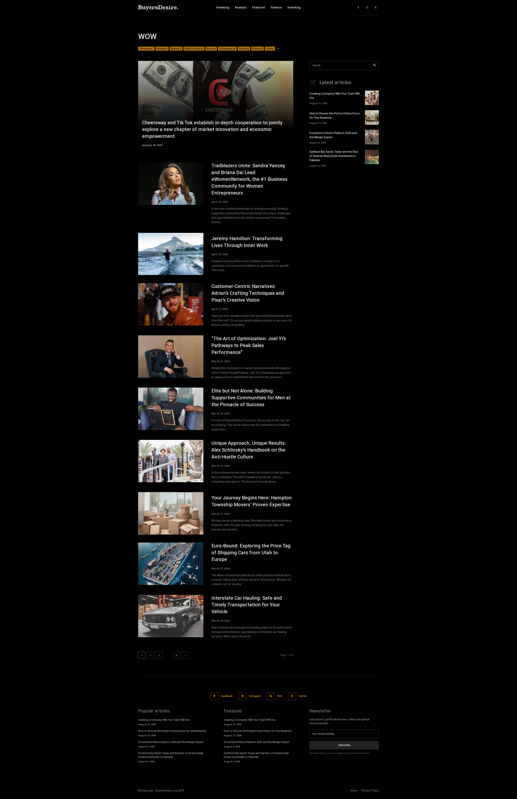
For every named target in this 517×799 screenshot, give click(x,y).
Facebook (227, 696)
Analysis (162, 48)
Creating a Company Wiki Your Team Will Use (164, 720)
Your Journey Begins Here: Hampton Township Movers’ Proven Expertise (251, 501)
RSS (279, 696)
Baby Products (194, 48)
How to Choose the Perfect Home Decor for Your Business (172, 731)
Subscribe (344, 745)
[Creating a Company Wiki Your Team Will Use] (372, 98)
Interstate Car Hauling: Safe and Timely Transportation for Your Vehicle (246, 605)
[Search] (374, 65)
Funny (270, 48)
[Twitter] (375, 7)
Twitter (302, 696)
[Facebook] (358, 7)
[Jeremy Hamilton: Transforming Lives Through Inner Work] (170, 254)
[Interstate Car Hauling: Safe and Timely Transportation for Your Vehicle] (170, 616)
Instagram (255, 696)
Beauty (211, 48)
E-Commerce (227, 48)
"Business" (146, 48)
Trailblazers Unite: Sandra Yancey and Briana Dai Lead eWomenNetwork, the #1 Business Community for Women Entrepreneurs (249, 179)
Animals (176, 48)
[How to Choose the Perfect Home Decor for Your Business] (372, 117)
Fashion (244, 48)
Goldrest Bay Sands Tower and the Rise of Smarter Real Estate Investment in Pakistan (333, 156)
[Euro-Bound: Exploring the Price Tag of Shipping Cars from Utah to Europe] (170, 564)
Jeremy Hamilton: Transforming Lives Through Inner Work (247, 242)
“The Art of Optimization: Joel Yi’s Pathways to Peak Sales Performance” (248, 345)
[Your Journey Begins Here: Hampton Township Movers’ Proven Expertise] (170, 513)
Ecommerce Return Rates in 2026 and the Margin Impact (171, 742)
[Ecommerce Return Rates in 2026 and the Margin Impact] (372, 137)
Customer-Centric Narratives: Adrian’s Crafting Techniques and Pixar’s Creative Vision (247, 293)
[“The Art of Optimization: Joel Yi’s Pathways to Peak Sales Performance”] (170, 356)
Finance (257, 48)
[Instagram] (367, 7)
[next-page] (185, 655)
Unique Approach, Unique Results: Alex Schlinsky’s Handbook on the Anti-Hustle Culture (248, 450)
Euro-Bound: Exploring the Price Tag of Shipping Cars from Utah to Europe (251, 552)
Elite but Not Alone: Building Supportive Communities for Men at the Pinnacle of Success (251, 397)
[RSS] (271, 696)
